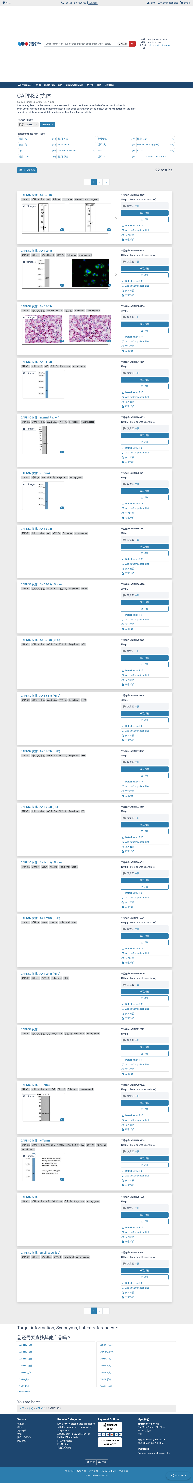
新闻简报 (21, 1430)
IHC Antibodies (64, 1440)
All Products (24, 85)
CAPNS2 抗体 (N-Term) (35, 473)
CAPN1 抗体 (25, 1372)
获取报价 (144, 213)
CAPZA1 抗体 (106, 1358)
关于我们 (69, 1471)
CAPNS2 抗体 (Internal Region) (40, 417)
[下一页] (105, 182)
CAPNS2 (40, 1408)
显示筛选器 (29, 170)
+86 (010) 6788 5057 (153, 1443)
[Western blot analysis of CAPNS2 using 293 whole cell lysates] (43, 439)
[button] (115, 219)
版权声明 (81, 1471)
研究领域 (109, 85)
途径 (99, 85)
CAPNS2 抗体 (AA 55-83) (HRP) (40, 751)
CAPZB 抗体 (105, 1379)
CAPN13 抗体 (25, 1344)
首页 (21, 1408)
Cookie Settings (108, 1471)
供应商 (89, 85)
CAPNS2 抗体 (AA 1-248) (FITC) (40, 973)
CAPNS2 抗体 (29, 1029)
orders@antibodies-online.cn (160, 45)
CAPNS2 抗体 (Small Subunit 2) (40, 1252)
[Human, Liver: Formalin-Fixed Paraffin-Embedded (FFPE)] (43, 328)
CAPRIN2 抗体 (106, 1351)
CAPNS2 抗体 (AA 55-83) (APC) (40, 640)
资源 (19, 1434)
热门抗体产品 (24, 1437)
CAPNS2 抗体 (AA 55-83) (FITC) (40, 695)
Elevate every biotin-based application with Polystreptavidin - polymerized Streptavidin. (76, 1427)
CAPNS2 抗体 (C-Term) (35, 1085)
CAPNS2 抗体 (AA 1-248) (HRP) (40, 918)
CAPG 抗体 (24, 1379)
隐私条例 (93, 1471)
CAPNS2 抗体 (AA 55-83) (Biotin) (41, 584)
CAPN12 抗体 (25, 1351)
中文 (8, 2)
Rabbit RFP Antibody (67, 1437)
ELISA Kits (49, 85)
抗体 (38, 85)
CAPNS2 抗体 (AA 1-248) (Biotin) (41, 862)
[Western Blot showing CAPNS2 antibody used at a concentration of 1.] (43, 495)
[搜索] (132, 44)
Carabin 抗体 (105, 1386)
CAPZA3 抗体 (106, 1372)
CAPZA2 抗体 (106, 1365)
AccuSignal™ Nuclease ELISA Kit (73, 1434)
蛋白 (60, 85)
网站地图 (21, 1440)
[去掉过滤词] (36, 124)
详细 (146, 219)
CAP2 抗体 (24, 1386)
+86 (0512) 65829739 (75, 2)
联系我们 (93, 3)
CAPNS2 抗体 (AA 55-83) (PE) (39, 807)
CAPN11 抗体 (25, 1358)
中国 (137, 206)
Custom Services (74, 85)
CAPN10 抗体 (25, 1365)
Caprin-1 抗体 (106, 1344)
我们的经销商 (64, 1447)
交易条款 (123, 1471)
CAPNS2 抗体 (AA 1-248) (36, 250)
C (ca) (30, 1408)
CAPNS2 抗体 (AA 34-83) (36, 362)
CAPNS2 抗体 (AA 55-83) (36, 195)
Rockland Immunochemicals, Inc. (154, 1453)
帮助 (19, 1427)
